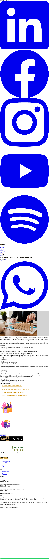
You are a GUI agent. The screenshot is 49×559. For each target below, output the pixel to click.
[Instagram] (24, 146)
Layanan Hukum (2, 249)
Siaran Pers (1, 251)
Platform (1, 252)
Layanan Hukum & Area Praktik (6, 461)
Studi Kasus (4, 251)
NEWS (6, 259)
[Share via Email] (0, 310)
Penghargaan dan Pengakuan (5, 471)
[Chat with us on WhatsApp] (24, 558)
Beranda (1, 248)
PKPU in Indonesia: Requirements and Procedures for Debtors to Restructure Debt (12, 386)
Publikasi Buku (4, 467)
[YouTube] (6, 458)
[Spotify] (24, 243)
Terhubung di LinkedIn (3, 435)
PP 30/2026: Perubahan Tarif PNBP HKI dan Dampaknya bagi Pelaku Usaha (11, 385)
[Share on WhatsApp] (24, 309)
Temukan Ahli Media (4, 462)
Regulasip (3, 466)
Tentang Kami (3, 470)
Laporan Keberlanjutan (4, 474)
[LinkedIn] (24, 49)
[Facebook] (24, 97)
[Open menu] (3, 255)
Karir (2, 473)
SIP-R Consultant (4, 465)
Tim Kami (1, 250)
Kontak (1, 255)
